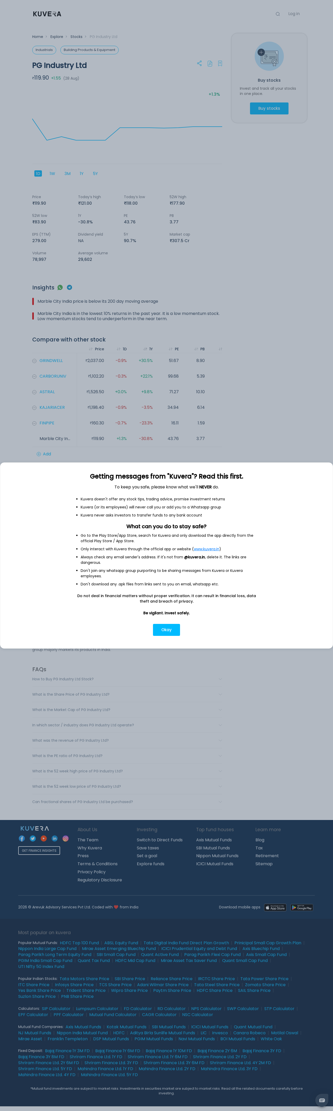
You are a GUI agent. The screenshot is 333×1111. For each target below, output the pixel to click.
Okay (166, 629)
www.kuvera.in (206, 549)
